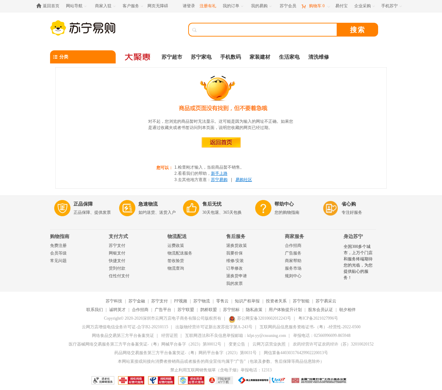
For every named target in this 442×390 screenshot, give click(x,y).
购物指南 (59, 236)
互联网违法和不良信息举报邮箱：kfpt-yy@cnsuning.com (235, 335)
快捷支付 (117, 260)
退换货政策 (236, 245)
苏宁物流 (201, 301)
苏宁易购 (219, 179)
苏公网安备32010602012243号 (264, 318)
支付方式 (118, 236)
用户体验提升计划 (285, 309)
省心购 (349, 204)
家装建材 (260, 57)
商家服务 (294, 236)
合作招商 (293, 245)
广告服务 (293, 253)
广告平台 (163, 309)
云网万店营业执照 (269, 344)
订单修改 (234, 268)
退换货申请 (236, 275)
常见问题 (58, 260)
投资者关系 (276, 301)
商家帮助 (293, 260)
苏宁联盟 (185, 309)
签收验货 (175, 260)
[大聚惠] (138, 56)
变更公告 (237, 344)
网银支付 (117, 253)
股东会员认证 (320, 309)
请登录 (189, 5)
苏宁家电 (201, 57)
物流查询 (175, 268)
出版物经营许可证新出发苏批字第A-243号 (213, 326)
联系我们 (94, 309)
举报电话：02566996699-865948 (321, 335)
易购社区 (244, 179)
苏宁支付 (117, 245)
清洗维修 (318, 57)
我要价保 (234, 253)
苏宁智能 (301, 301)
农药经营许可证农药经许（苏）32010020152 (333, 344)
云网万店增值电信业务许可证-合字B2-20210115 (125, 326)
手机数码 (230, 57)
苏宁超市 (172, 57)
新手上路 (219, 173)
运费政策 (175, 245)
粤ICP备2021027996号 (318, 318)
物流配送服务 (179, 253)
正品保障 (83, 204)
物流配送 (177, 236)
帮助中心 (284, 204)
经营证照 (169, 335)
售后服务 (236, 236)
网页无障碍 (157, 5)
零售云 (222, 301)
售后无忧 (212, 204)
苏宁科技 (114, 301)
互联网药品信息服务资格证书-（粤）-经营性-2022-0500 (310, 326)
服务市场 (293, 268)
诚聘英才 (117, 309)
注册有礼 (208, 5)
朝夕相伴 (347, 309)
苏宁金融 (136, 301)
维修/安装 (235, 260)
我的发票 (234, 283)
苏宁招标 (231, 309)
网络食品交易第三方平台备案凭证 (123, 335)
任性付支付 (119, 275)
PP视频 (180, 301)
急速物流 (148, 204)
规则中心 (293, 275)
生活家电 (289, 57)
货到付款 (117, 268)
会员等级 (58, 253)
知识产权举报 (247, 301)
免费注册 (58, 245)
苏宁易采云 (326, 301)
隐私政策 (254, 309)
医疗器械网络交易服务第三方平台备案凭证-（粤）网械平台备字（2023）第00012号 (145, 344)
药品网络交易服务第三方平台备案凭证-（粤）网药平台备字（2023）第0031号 (185, 352)
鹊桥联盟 (208, 309)
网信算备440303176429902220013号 (296, 352)
